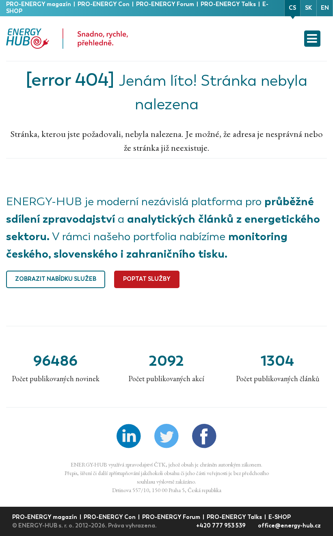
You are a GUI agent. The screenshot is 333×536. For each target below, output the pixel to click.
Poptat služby (147, 279)
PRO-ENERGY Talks (229, 4)
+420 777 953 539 (221, 525)
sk (308, 7)
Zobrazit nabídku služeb (55, 279)
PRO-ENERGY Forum (165, 4)
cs (292, 7)
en (325, 7)
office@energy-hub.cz (289, 525)
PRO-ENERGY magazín (39, 4)
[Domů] (67, 38)
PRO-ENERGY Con (104, 4)
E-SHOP (279, 517)
